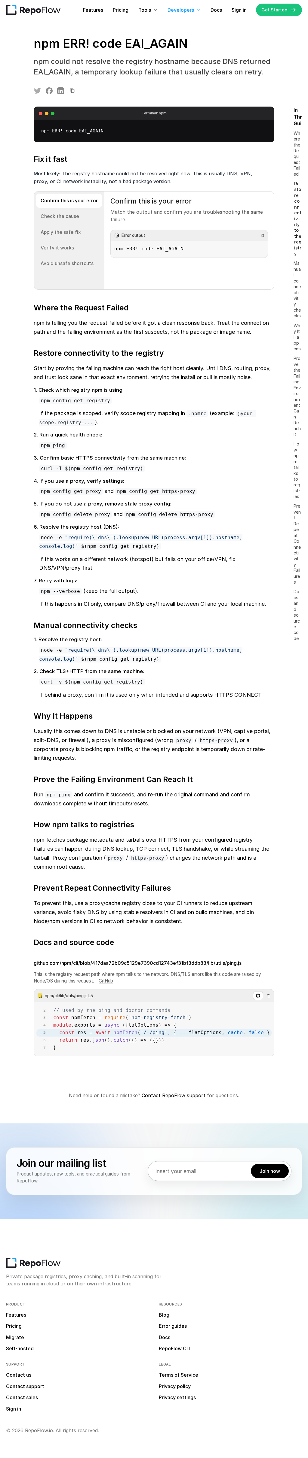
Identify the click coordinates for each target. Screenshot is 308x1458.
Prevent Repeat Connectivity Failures (297, 543)
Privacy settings (177, 1397)
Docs (216, 10)
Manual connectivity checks (297, 289)
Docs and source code (297, 615)
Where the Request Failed (297, 154)
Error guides (173, 1326)
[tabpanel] (189, 240)
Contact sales (22, 1397)
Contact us (18, 1375)
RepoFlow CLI (174, 1348)
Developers (181, 10)
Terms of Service (178, 1375)
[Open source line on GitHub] (258, 995)
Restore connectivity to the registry (297, 218)
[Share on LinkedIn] (61, 91)
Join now (270, 1171)
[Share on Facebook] (49, 91)
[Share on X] (38, 91)
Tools (144, 10)
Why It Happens (297, 337)
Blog (164, 1315)
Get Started (274, 10)
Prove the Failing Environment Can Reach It (297, 396)
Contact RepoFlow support (173, 1095)
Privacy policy (175, 1386)
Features (93, 10)
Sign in (239, 10)
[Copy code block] (262, 235)
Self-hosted (20, 1348)
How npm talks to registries (297, 470)
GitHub (106, 981)
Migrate (15, 1337)
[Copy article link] (72, 91)
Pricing (120, 10)
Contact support (25, 1386)
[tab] (69, 201)
